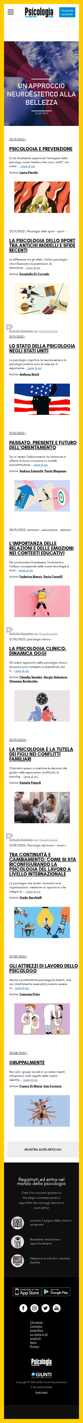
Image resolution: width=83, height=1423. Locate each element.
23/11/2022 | (18, 231)
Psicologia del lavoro (41, 845)
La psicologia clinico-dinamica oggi (37, 651)
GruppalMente (27, 1062)
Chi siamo (36, 1322)
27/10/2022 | (18, 639)
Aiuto (33, 1342)
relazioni (65, 530)
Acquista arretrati (67, 12)
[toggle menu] (10, 12)
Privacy (34, 1346)
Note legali (41, 1392)
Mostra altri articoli (43, 1149)
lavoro (61, 845)
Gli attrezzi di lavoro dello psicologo (43, 968)
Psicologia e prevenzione (41, 149)
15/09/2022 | (18, 845)
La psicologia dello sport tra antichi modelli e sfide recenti (42, 245)
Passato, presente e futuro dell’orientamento (43, 445)
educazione (49, 530)
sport (60, 231)
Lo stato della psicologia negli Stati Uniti (42, 348)
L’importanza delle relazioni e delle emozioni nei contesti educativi (41, 548)
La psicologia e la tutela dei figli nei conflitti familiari (41, 754)
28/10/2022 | (18, 530)
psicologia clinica (39, 639)
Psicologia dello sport (41, 231)
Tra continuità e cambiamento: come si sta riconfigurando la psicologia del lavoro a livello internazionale (42, 864)
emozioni (33, 530)
